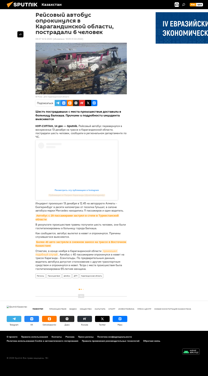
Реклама (69, 337)
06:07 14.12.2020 (43, 39)
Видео (73, 308)
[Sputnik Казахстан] (23, 8)
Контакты (57, 337)
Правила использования (34, 337)
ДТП (75, 276)
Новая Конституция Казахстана (172, 308)
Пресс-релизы (86, 337)
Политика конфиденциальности (114, 337)
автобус (67, 276)
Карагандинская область (91, 276)
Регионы (40, 276)
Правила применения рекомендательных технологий (110, 341)
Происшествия (54, 276)
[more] (20, 34)
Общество (86, 308)
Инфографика (126, 308)
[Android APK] (191, 352)
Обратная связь (151, 341)
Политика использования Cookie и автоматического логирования (42, 341)
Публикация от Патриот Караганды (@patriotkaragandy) (76, 195)
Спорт (111, 308)
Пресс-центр (144, 308)
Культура (100, 308)
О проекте (12, 337)
